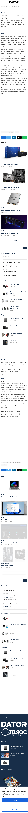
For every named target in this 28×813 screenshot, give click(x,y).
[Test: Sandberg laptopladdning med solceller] (5, 293)
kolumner (12, 462)
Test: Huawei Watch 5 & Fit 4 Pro (17, 333)
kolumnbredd (5, 462)
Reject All (14, 809)
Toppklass (4, 315)
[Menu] (2, 2)
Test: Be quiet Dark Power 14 (16, 326)
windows (4, 464)
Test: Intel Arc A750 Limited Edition (10, 164)
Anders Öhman (6, 273)
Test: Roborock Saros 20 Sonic (16, 318)
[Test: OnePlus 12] (5, 342)
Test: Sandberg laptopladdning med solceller (18, 292)
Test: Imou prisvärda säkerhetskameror (14, 307)
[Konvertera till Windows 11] (14, 554)
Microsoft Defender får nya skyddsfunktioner (12, 520)
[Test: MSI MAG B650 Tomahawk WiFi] (14, 176)
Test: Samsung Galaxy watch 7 (10, 266)
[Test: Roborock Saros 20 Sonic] (5, 320)
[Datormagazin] (14, 2)
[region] (14, 800)
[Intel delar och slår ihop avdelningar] (14, 222)
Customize (14, 804)
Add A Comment (14, 240)
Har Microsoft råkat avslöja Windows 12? (12, 262)
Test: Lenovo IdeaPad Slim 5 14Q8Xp (10, 497)
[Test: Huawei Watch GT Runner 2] (5, 755)
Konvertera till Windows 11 (7, 566)
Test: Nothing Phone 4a (8, 258)
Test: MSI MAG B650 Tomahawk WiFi (10, 187)
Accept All (14, 800)
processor (11, 132)
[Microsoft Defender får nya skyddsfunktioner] (14, 508)
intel (6, 132)
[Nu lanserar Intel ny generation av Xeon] (14, 199)
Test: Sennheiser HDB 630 (16, 761)
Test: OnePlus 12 (13, 340)
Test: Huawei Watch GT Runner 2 (17, 753)
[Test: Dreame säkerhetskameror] (5, 301)
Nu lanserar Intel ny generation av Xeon (11, 210)
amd (3, 132)
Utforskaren (18, 462)
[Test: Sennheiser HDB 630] (5, 762)
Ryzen (16, 132)
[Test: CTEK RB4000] (5, 286)
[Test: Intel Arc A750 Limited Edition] (14, 153)
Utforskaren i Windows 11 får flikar (9, 543)
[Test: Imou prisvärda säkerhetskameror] (5, 308)
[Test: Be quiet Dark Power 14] (5, 327)
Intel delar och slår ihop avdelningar (10, 233)
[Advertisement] (14, 112)
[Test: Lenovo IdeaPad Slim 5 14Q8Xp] (14, 485)
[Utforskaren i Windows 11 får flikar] (14, 531)
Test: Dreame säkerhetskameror (17, 299)
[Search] (26, 2)
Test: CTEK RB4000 (14, 284)
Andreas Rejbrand (7, 265)
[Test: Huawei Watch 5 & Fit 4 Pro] (5, 335)
